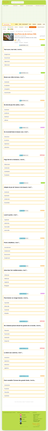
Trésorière (6, 392)
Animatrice (6, 357)
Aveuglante (7, 89)
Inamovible (6, 230)
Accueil (5, 31)
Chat (44, 24)
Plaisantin (6, 330)
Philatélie (6, 313)
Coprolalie (6, 302)
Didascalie (6, 306)
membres (21, 5)
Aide (34, 417)
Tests (20, 24)
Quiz (8, 31)
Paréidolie (6, 309)
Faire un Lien (35, 419)
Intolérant (6, 116)
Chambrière (7, 385)
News (16, 24)
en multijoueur (29, 5)
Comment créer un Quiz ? (37, 418)
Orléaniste (6, 275)
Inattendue (6, 223)
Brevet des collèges (36, 420)
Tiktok (23, 419)
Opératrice (6, 143)
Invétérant (6, 113)
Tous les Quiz (6, 24)
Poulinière (6, 388)
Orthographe (26, 42)
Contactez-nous (36, 421)
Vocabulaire (21, 42)
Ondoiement (7, 251)
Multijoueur (24, 24)
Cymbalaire (7, 171)
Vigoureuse (7, 61)
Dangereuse (7, 54)
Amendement (7, 247)
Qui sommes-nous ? (36, 414)
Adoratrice (6, 147)
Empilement (7, 258)
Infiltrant (6, 120)
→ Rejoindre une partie (39, 5)
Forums (34, 24)
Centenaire (6, 168)
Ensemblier (7, 202)
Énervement (7, 254)
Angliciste (6, 282)
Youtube (24, 414)
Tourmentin (7, 334)
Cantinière (6, 395)
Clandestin (6, 337)
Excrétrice (6, 140)
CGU (34, 416)
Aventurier (6, 192)
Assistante (6, 82)
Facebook (24, 421)
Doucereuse (7, 57)
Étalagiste (6, 285)
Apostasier (6, 195)
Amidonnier (7, 199)
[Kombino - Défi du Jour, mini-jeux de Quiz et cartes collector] (10, 29)
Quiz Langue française (19, 31)
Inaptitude (6, 219)
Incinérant (6, 109)
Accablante (7, 85)
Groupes (39, 24)
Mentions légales (36, 415)
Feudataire (6, 175)
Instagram (24, 417)
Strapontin (6, 341)
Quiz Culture (12, 31)
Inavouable (6, 226)
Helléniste (6, 278)
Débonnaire (7, 164)
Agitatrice (6, 368)
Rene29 (43, 36)
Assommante (7, 92)
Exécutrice (6, 136)
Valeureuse (7, 65)
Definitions (16, 42)
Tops (30, 24)
